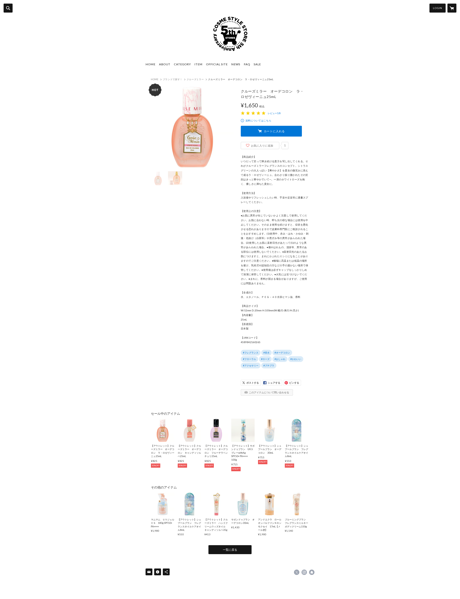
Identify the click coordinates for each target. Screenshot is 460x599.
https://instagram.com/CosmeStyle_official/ (304, 572)
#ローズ (265, 359)
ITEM (198, 64)
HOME (150, 64)
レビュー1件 (274, 113)
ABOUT (164, 64)
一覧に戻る (230, 549)
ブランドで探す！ (172, 79)
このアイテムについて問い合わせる (269, 392)
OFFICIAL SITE (217, 64)
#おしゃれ (280, 359)
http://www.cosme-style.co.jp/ (311, 572)
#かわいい (295, 359)
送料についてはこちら (258, 120)
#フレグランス (250, 352)
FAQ (247, 64)
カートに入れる (274, 131)
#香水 (266, 352)
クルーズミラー (195, 79)
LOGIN (437, 8)
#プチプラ (268, 365)
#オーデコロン (282, 352)
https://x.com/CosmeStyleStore (296, 572)
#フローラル (249, 359)
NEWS (235, 64)
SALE (257, 64)
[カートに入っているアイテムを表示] (451, 8)
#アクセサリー (250, 365)
